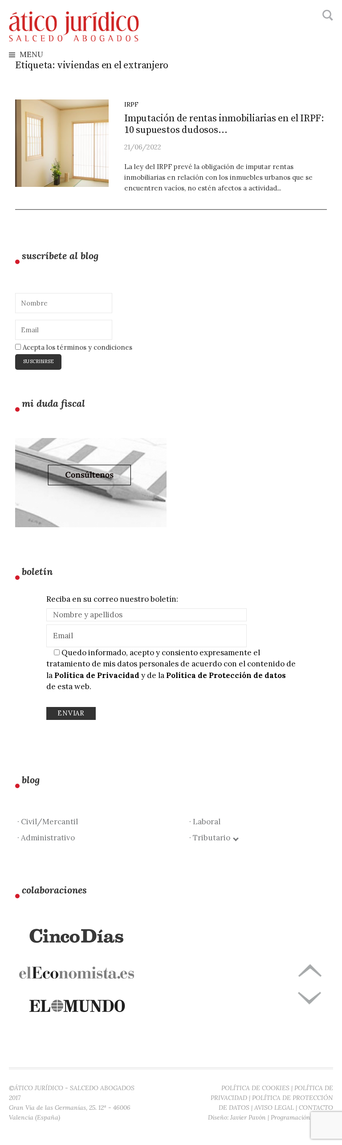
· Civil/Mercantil (47, 822)
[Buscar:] (326, 16)
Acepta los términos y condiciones (76, 347)
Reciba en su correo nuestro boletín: (112, 599)
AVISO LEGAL (274, 1108)
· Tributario (211, 838)
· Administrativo (46, 838)
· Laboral (204, 822)
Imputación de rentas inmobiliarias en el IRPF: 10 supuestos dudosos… (224, 124)
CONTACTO (316, 1108)
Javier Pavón (248, 1117)
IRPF (131, 104)
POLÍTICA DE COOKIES (255, 1088)
